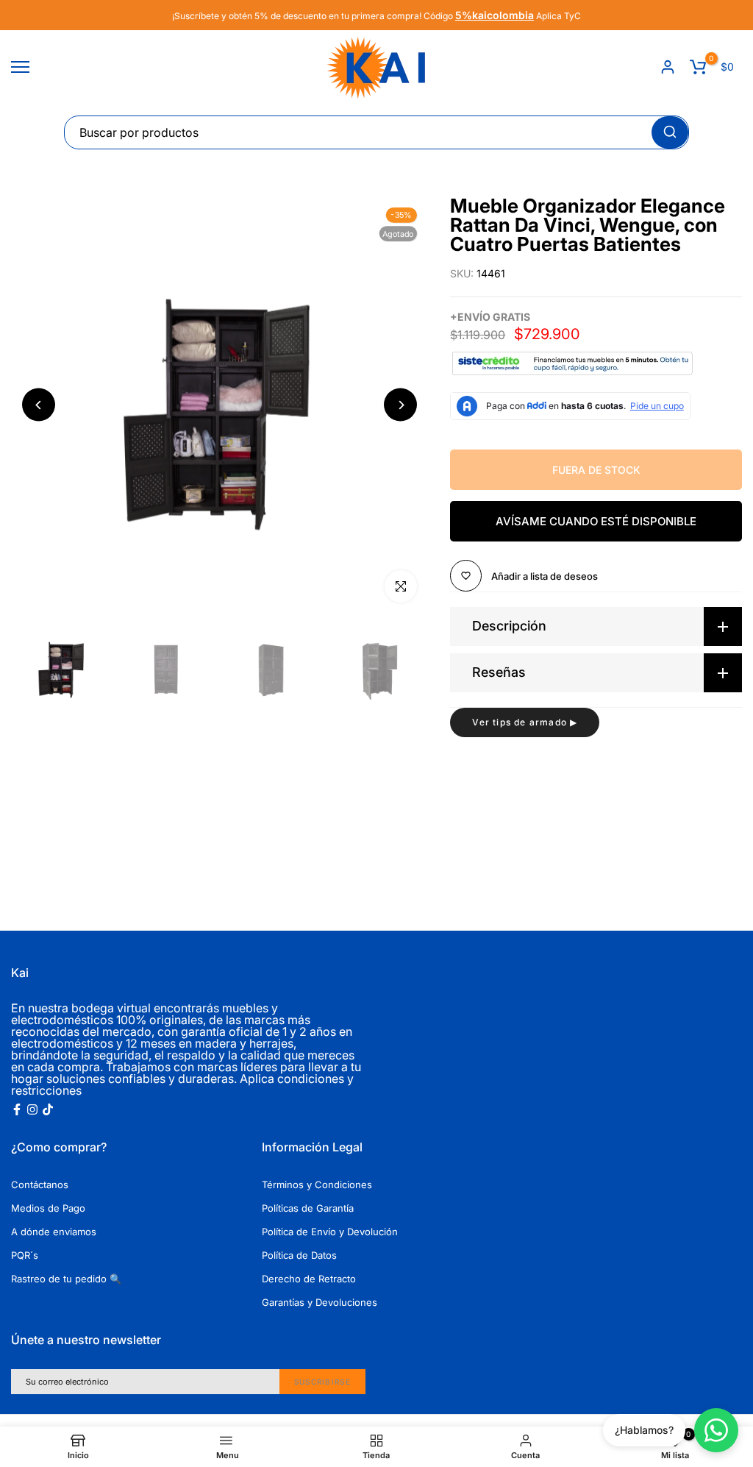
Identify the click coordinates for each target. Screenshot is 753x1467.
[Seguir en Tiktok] (48, 1109)
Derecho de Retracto (309, 1279)
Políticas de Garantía (308, 1208)
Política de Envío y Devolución (330, 1231)
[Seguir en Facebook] (17, 1109)
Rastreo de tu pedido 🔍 (66, 1279)
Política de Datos (299, 1255)
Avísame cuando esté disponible (596, 521)
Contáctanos (39, 1184)
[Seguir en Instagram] (32, 1109)
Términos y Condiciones (317, 1184)
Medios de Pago (48, 1208)
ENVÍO (473, 316)
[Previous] (38, 405)
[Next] (400, 405)
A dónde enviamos (53, 1231)
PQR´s (24, 1255)
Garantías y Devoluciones (319, 1302)
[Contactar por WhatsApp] (716, 1430)
